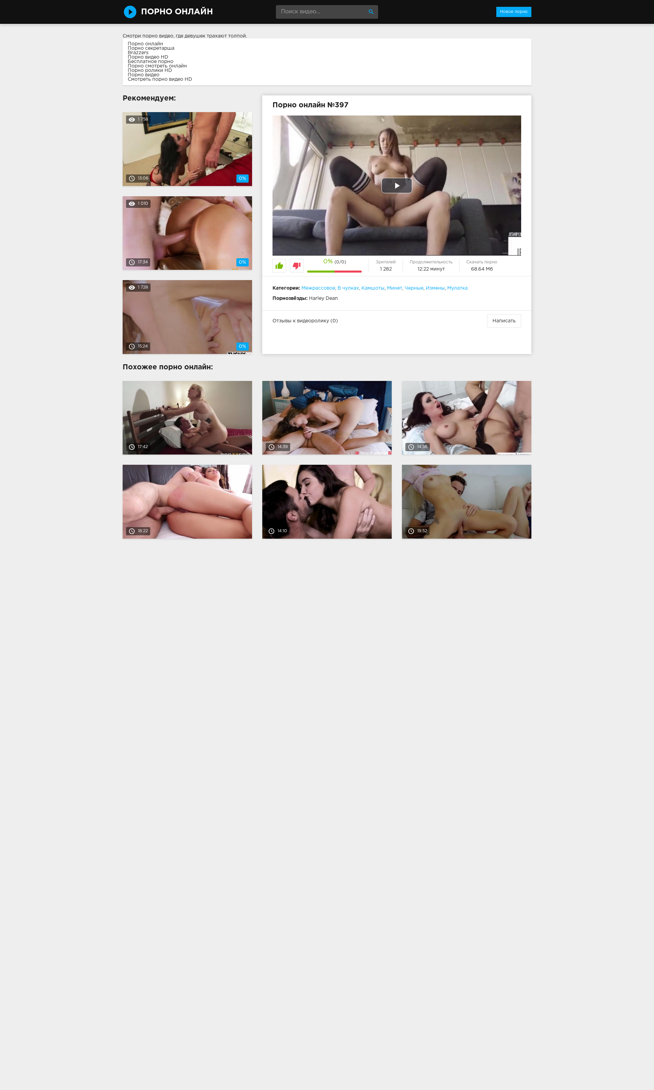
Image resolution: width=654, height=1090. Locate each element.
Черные (414, 288)
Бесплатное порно (150, 62)
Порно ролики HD (150, 70)
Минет (394, 288)
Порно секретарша (151, 48)
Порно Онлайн (177, 12)
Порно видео (143, 75)
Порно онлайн (145, 44)
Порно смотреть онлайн (157, 66)
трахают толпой (226, 36)
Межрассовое (318, 288)
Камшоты (373, 288)
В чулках (348, 288)
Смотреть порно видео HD (160, 79)
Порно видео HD (148, 57)
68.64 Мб (482, 269)
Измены (435, 288)
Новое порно (514, 12)
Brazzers (138, 53)
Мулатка (457, 288)
